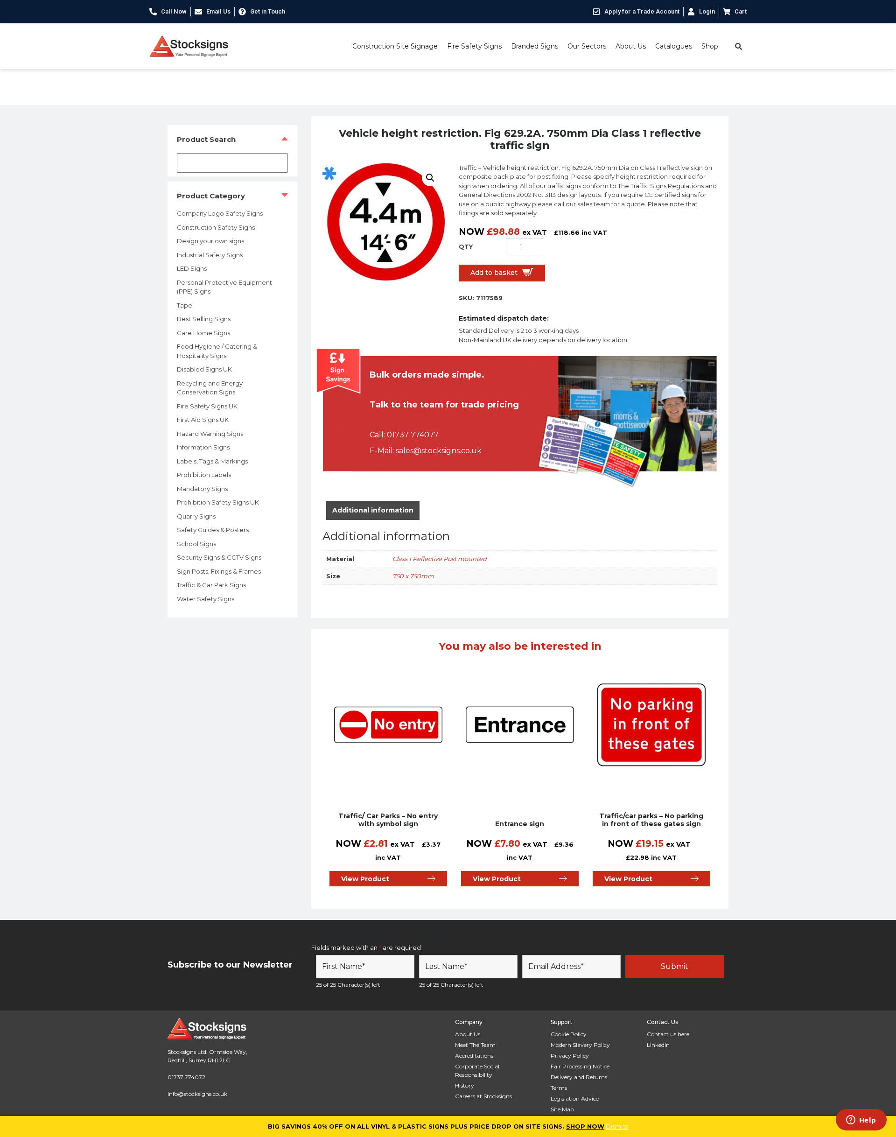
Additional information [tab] (372, 510)
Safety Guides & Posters (213, 529)
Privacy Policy (570, 1055)
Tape (184, 305)
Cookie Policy (569, 1034)
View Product (365, 879)
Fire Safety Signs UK (207, 406)
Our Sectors (586, 46)
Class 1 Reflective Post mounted (439, 558)
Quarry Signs (196, 516)
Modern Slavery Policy (580, 1044)
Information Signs (203, 447)
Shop (709, 46)
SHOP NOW (585, 1126)
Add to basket (494, 272)
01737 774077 (413, 434)
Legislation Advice (575, 1098)
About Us (631, 46)
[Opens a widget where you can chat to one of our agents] (861, 1120)
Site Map (562, 1109)
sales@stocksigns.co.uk (439, 450)
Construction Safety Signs (216, 227)
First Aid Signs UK (203, 419)
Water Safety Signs (205, 599)
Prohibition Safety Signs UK (218, 502)
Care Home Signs (203, 333)
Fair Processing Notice (580, 1066)
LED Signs (192, 268)
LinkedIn (658, 1044)
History (464, 1085)
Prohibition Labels (204, 474)
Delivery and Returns (579, 1077)
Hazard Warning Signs (210, 433)
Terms (559, 1087)
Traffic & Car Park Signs (211, 585)
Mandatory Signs (202, 488)
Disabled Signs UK (204, 369)
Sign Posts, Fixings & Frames (219, 571)
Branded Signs (534, 46)
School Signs (196, 543)
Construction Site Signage (395, 46)
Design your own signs (210, 241)
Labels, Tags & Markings (212, 461)
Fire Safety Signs (474, 46)
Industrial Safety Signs (210, 255)
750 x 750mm (413, 576)
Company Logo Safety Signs (220, 213)
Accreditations (474, 1055)
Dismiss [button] (617, 1126)
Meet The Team (475, 1044)
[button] (430, 177)
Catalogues (673, 46)
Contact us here (668, 1034)
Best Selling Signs (204, 319)
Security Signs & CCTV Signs (219, 557)
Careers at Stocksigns (483, 1096)
